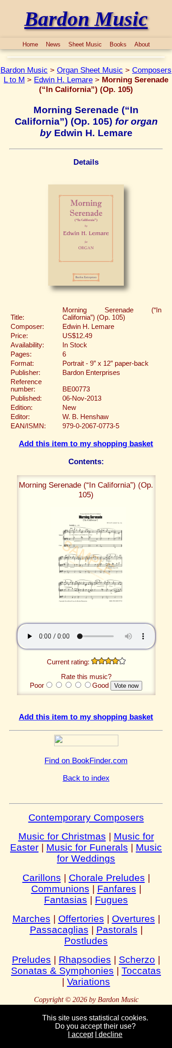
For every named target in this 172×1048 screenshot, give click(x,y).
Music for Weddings (109, 853)
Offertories (81, 918)
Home (30, 44)
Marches (31, 918)
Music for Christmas (62, 836)
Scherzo (137, 959)
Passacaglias (59, 929)
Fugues (111, 899)
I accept (80, 1034)
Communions (60, 888)
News (53, 44)
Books (118, 44)
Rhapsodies (85, 959)
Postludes (86, 940)
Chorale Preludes (107, 877)
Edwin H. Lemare (63, 79)
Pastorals (117, 929)
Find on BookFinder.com (86, 760)
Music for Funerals (87, 847)
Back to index (86, 778)
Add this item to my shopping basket (86, 443)
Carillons (41, 877)
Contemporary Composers (86, 817)
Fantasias (65, 899)
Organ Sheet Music (90, 70)
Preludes (31, 959)
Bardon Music (24, 70)
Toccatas (141, 970)
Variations (88, 981)
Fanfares (116, 888)
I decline (108, 1034)
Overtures (133, 918)
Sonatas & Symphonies (62, 970)
